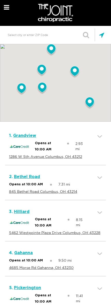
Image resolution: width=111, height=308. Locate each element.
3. (19, 212)
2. (24, 177)
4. (21, 253)
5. (25, 288)
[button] (42, 88)
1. (22, 136)
